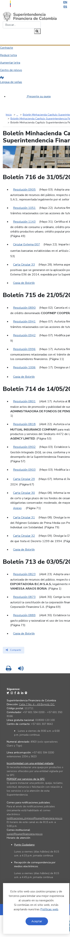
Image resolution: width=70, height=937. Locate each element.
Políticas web (49, 909)
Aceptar (36, 921)
